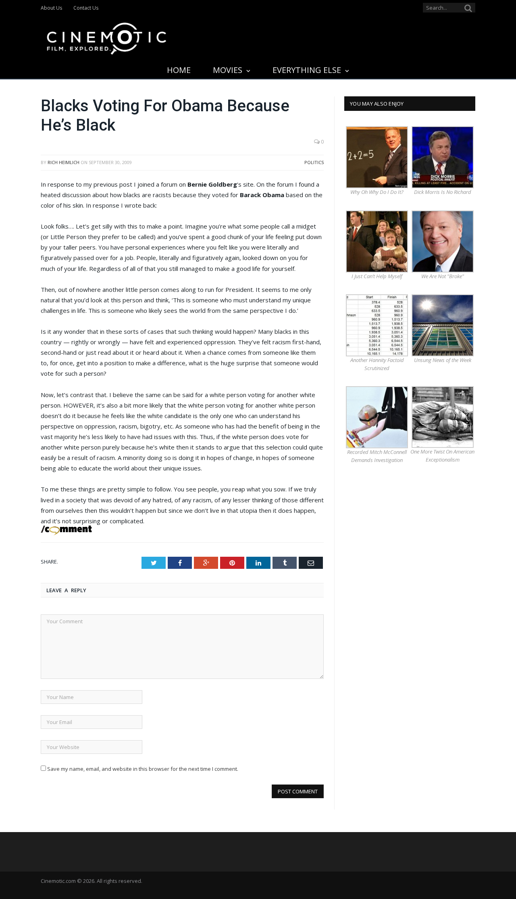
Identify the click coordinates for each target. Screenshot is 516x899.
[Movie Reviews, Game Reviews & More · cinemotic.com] (107, 37)
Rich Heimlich (63, 162)
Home (179, 70)
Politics (314, 162)
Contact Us (85, 7)
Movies (227, 70)
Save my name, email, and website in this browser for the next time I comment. (142, 768)
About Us (51, 7)
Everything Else (307, 70)
